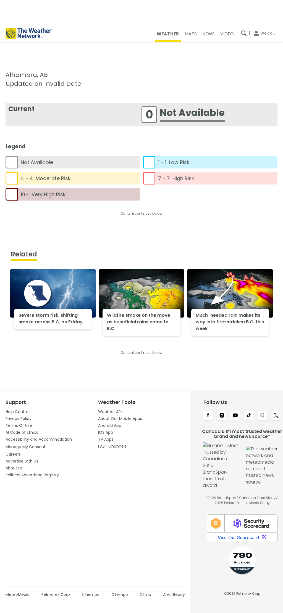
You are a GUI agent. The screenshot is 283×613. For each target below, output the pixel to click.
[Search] (244, 33)
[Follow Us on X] (276, 416)
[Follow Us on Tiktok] (249, 416)
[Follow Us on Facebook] (208, 416)
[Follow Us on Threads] (262, 416)
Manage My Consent (26, 446)
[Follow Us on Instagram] (222, 416)
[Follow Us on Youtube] (235, 416)
